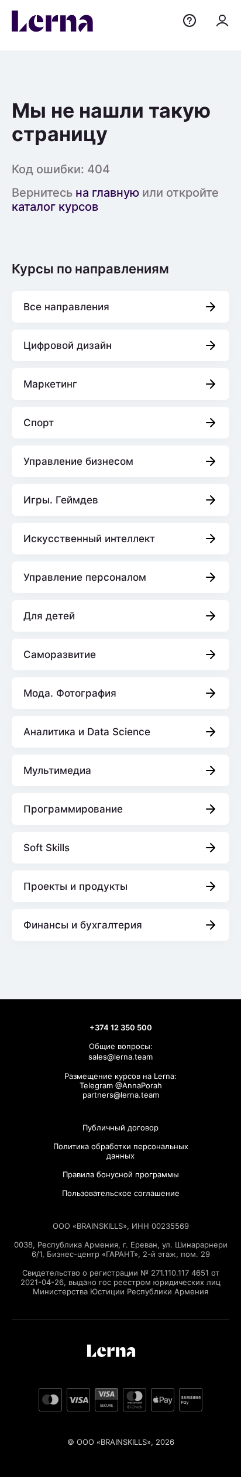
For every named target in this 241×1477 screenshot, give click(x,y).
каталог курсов (55, 207)
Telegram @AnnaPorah (121, 1085)
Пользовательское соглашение (121, 1193)
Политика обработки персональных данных (120, 1151)
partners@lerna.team (120, 1094)
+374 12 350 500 (120, 1027)
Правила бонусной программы (121, 1174)
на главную (107, 193)
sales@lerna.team (120, 1056)
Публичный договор (120, 1127)
